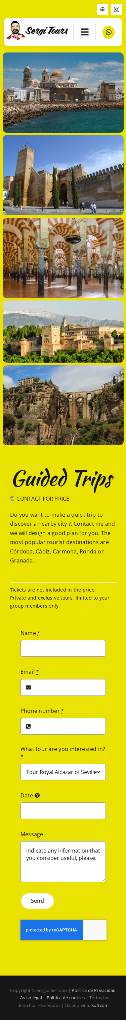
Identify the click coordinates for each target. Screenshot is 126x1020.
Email (29, 671)
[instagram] (116, 9)
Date (26, 795)
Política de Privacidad (94, 990)
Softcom (100, 1005)
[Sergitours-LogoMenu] (37, 23)
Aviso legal (31, 998)
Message (31, 834)
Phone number (42, 711)
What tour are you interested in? (63, 752)
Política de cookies (66, 998)
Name (30, 633)
